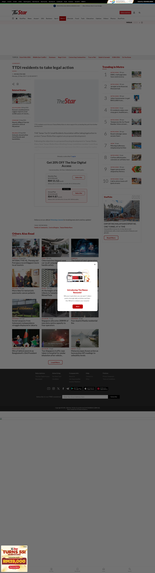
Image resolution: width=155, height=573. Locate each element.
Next (78, 306)
